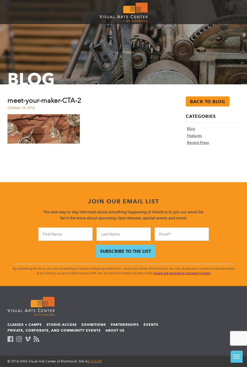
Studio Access (62, 325)
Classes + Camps (24, 325)
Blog (191, 128)
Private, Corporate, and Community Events (54, 330)
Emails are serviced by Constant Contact (182, 273)
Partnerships (125, 325)
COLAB (96, 361)
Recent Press (198, 142)
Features (194, 135)
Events (151, 325)
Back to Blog (207, 101)
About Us (114, 330)
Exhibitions (94, 325)
